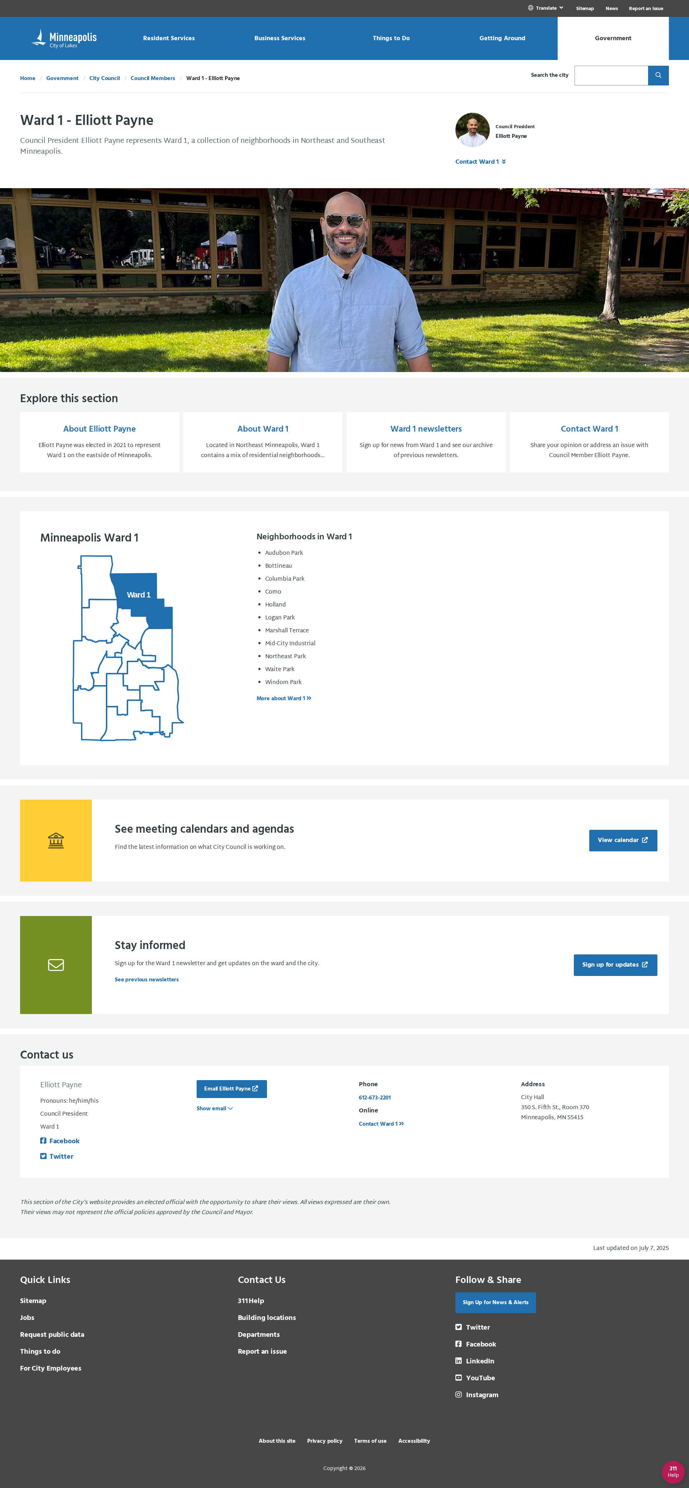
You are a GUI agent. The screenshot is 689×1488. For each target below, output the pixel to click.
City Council (104, 78)
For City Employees (50, 1369)
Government (62, 78)
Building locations (267, 1318)
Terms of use (370, 1441)
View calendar (619, 840)
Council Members (153, 78)
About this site (277, 1441)
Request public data (52, 1335)
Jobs (27, 1318)
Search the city (550, 75)
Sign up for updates (611, 965)
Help (251, 1301)
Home (27, 78)
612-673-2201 (375, 1098)
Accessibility (414, 1441)
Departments (259, 1335)
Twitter (61, 1157)
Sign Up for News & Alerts (496, 1302)
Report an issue (262, 1352)
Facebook (64, 1141)
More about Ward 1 (281, 698)
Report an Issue (646, 9)
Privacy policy (325, 1441)
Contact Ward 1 (478, 162)
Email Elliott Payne (227, 1089)
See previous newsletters (147, 980)
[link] (546, 8)
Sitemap (585, 9)
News (612, 9)
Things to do (40, 1352)
